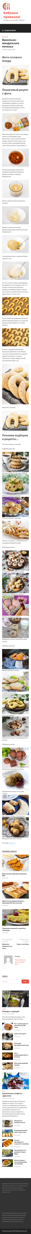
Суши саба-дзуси (20, 1033)
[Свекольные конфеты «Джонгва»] (15, 1089)
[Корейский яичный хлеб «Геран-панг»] (7, 1136)
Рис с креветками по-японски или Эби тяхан (21, 1025)
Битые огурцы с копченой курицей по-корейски (20, 1162)
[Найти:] (15, 981)
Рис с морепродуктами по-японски (21, 1055)
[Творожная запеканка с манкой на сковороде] (15, 926)
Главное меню (10, 30)
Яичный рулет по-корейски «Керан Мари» (20, 1152)
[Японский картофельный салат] (7, 1049)
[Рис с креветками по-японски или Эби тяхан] (7, 1030)
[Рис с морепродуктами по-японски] (7, 1059)
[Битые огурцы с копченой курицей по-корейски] (7, 1166)
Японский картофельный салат (21, 1044)
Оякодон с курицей (10, 1011)
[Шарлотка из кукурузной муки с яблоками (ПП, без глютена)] (15, 899)
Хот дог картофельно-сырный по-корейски (21, 1142)
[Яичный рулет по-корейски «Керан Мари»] (7, 1156)
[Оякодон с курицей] (15, 1007)
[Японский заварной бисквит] (7, 1069)
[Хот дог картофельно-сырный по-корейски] (7, 1146)
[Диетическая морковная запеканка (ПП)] (15, 872)
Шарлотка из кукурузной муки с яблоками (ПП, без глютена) (13, 902)
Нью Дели (5, 36)
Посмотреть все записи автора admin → (20, 962)
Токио (4, 1009)
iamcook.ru (12, 843)
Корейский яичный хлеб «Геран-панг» (20, 1131)
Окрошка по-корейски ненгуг (19, 1121)
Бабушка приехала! (11, 15)
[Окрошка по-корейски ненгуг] (7, 1127)
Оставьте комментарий (8, 49)
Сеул (3, 1091)
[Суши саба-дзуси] (7, 1040)
